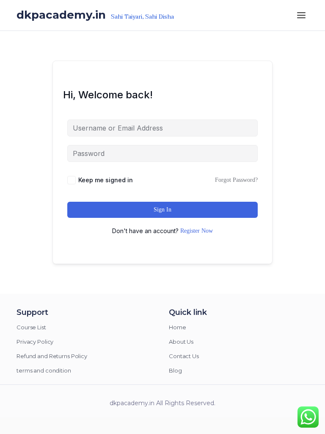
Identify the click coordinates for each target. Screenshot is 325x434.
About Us (181, 341)
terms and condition (44, 370)
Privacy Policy (35, 341)
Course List (31, 327)
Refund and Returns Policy (52, 356)
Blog (175, 370)
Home (177, 327)
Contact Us (184, 356)
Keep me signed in (105, 180)
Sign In (162, 209)
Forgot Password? (236, 180)
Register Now (196, 231)
